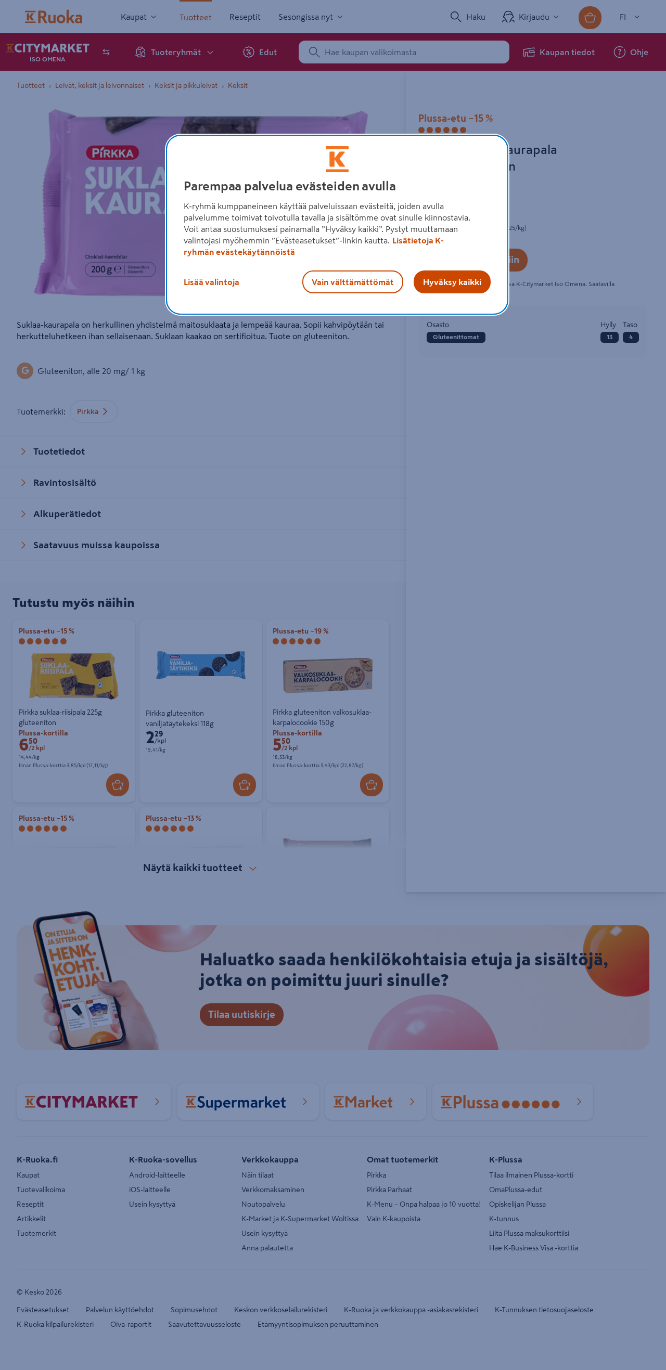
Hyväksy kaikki (452, 282)
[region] (337, 225)
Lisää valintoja (211, 282)
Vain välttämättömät (353, 282)
